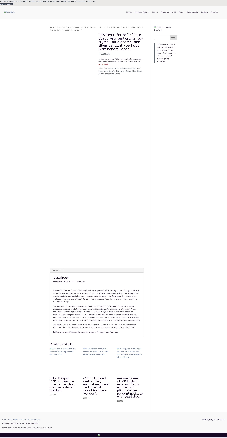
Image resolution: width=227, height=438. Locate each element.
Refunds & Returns (34, 419)
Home (129, 12)
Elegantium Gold (168, 12)
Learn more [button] (90, 1)
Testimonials (192, 12)
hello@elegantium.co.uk (213, 419)
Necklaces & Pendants (75, 27)
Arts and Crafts (109, 71)
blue (134, 71)
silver (118, 74)
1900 (100, 71)
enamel (101, 74)
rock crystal (110, 74)
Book (181, 12)
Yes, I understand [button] (6, 4)
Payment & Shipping (20, 419)
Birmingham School (123, 71)
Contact (214, 12)
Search (173, 37)
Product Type (60, 27)
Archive (204, 12)
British (139, 71)
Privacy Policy (6, 419)
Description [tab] (56, 270)
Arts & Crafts (113, 68)
